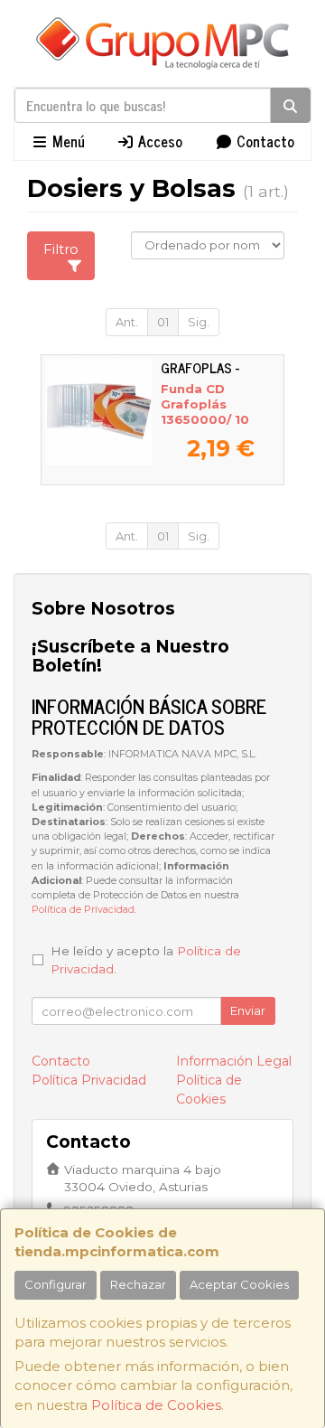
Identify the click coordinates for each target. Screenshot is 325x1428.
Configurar (55, 1284)
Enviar (247, 1010)
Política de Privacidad (83, 910)
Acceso (158, 141)
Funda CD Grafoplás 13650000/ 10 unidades (205, 412)
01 (163, 322)
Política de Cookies (156, 1405)
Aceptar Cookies (239, 1284)
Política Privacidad (89, 1080)
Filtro (61, 249)
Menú (67, 141)
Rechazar (138, 1284)
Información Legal (234, 1061)
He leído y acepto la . (146, 960)
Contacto (263, 141)
